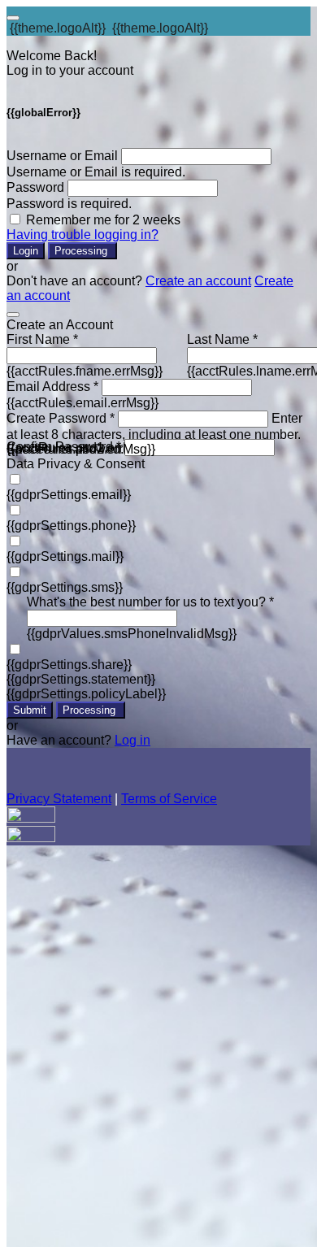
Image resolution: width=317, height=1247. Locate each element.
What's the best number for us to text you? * (150, 602)
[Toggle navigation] (13, 17)
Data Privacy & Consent (76, 464)
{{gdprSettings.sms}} (65, 587)
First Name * (42, 339)
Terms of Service (169, 799)
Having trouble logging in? (82, 234)
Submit (29, 710)
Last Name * (222, 339)
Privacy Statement (59, 799)
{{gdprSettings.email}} (69, 495)
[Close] (13, 314)
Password (35, 187)
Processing (82, 251)
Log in (132, 740)
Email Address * (52, 386)
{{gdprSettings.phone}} (71, 525)
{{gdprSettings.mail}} (65, 556)
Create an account (198, 281)
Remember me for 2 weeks (103, 220)
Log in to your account (70, 70)
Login (25, 251)
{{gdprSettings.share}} (69, 664)
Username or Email (62, 156)
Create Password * (61, 418)
